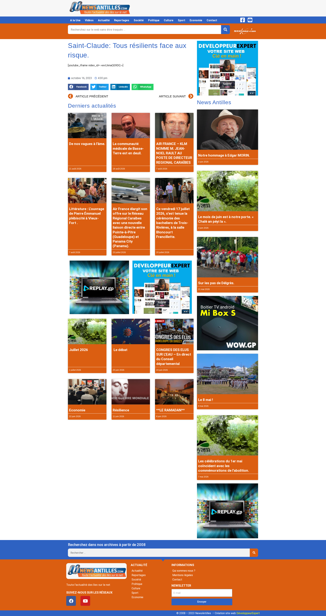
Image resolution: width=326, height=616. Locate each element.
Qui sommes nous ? (183, 570)
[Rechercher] (225, 29)
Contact (212, 20)
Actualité (104, 20)
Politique (153, 20)
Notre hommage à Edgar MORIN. (224, 155)
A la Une (75, 20)
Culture (168, 20)
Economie (196, 20)
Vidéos (89, 20)
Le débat (120, 350)
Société (139, 20)
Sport (181, 20)
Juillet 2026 (78, 350)
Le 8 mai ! (205, 400)
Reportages (121, 20)
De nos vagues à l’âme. (87, 144)
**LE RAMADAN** (170, 410)
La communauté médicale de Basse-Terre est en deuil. (128, 148)
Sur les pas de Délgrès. (216, 283)
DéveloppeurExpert (248, 613)
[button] (78, 87)
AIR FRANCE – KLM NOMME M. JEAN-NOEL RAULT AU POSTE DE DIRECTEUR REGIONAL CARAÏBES (174, 153)
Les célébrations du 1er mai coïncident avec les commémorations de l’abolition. (223, 466)
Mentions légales (182, 575)
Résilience (121, 410)
